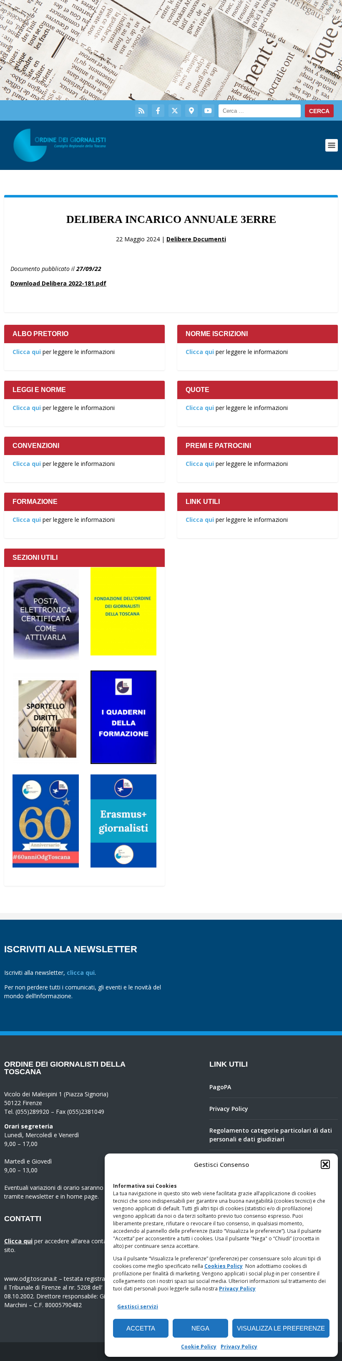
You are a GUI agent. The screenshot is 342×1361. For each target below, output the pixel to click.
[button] (325, 1164)
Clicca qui (27, 352)
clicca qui (81, 972)
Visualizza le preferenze (281, 1328)
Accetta (140, 1328)
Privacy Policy (237, 1288)
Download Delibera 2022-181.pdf (58, 283)
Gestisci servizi (137, 1306)
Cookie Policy (198, 1346)
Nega (200, 1328)
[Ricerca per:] (260, 110)
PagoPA (220, 1087)
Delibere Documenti (196, 239)
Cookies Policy (223, 1266)
